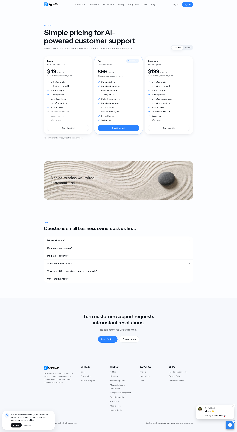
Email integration (117, 397)
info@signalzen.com (178, 372)
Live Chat (114, 376)
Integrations (133, 4)
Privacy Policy (175, 376)
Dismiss (27, 425)
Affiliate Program (88, 380)
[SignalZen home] (51, 4)
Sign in (176, 4)
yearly (187, 48)
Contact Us (85, 376)
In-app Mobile (116, 410)
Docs (145, 4)
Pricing (121, 4)
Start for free (107, 339)
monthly (177, 48)
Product (79, 4)
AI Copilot (114, 401)
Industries (107, 4)
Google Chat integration (120, 393)
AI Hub (113, 372)
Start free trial (68, 128)
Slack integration (117, 380)
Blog (153, 4)
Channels (93, 4)
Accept (16, 425)
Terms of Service (176, 380)
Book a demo (129, 339)
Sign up (187, 4)
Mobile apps (115, 406)
